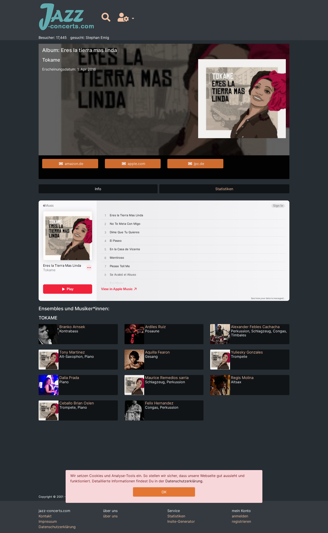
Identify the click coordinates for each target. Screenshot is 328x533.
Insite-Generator (181, 521)
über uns (110, 516)
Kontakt (45, 516)
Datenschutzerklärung (183, 481)
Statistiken (224, 189)
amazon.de (74, 163)
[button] (125, 17)
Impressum (48, 521)
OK (164, 492)
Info (98, 189)
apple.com (136, 163)
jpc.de (199, 163)
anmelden (240, 516)
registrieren (241, 521)
